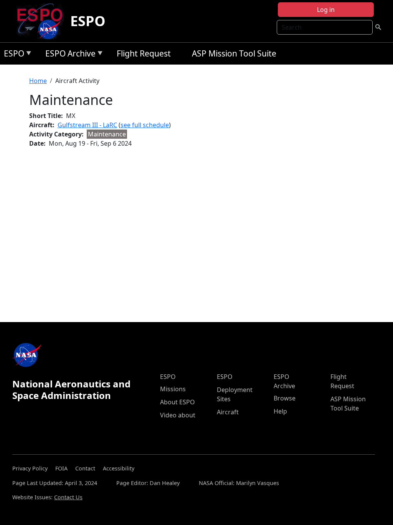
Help (280, 411)
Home (38, 80)
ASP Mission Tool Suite (234, 53)
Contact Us (68, 497)
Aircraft (228, 412)
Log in (326, 9)
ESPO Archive (68, 54)
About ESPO (177, 402)
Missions (173, 389)
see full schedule (145, 125)
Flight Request (144, 53)
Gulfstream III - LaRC (87, 125)
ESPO (88, 21)
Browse (285, 398)
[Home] (42, 21)
